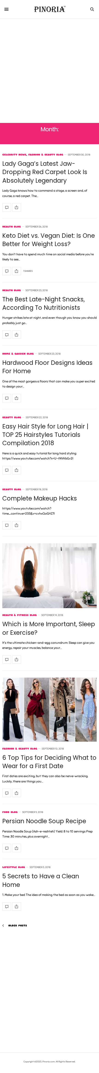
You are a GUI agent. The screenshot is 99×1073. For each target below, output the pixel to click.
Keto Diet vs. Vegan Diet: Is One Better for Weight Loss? (48, 239)
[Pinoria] (49, 9)
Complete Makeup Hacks (39, 498)
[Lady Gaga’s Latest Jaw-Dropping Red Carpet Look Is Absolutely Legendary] (6, 207)
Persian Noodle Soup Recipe (44, 821)
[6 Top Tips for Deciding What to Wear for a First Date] (49, 710)
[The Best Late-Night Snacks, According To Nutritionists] (6, 334)
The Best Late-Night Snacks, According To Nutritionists (43, 303)
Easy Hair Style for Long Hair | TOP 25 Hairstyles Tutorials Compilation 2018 (45, 434)
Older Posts (17, 925)
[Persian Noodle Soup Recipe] (6, 848)
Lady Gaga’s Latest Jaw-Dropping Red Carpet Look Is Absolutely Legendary (44, 172)
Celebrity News (14, 154)
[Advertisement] (49, 71)
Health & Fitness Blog (19, 615)
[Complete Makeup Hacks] (6, 525)
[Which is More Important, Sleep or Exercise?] (49, 575)
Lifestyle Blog (13, 867)
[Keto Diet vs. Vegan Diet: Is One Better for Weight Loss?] (6, 271)
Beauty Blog (11, 417)
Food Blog (9, 812)
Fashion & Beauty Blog (45, 154)
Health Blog (11, 226)
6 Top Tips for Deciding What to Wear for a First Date (49, 762)
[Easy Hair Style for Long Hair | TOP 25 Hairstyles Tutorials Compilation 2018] (6, 470)
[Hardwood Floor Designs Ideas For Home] (6, 398)
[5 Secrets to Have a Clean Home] (6, 906)
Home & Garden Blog (18, 354)
